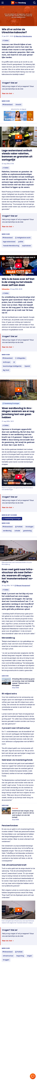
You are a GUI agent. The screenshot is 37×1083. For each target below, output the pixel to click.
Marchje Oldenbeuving (24, 36)
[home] (18, 2)
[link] (8, 93)
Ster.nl (24, 109)
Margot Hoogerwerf (23, 585)
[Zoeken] (34, 2)
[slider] (18, 23)
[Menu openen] (2, 2)
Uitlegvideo (6, 289)
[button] (6, 40)
